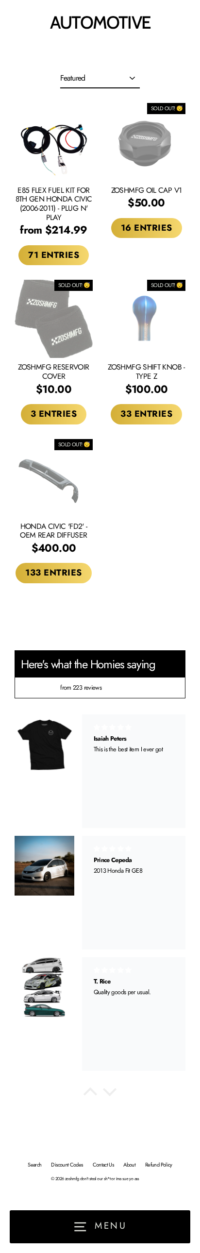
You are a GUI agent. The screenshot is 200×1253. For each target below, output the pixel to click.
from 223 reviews (80, 687)
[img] (40, 687)
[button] (90, 1094)
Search (34, 1164)
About (129, 1164)
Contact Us (103, 1164)
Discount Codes (67, 1164)
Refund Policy (158, 1164)
